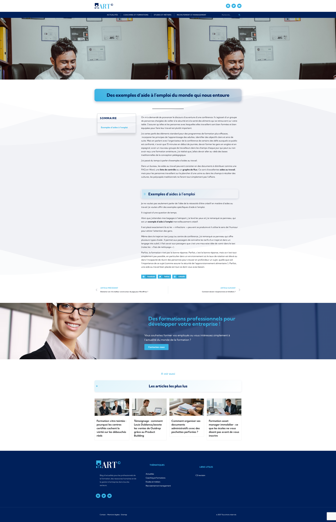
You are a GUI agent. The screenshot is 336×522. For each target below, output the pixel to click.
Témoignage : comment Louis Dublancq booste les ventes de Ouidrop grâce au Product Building (148, 428)
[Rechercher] (239, 15)
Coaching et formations (136, 15)
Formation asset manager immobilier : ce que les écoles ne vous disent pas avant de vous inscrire (224, 428)
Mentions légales (113, 515)
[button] (148, 277)
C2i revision (200, 475)
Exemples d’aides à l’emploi (114, 127)
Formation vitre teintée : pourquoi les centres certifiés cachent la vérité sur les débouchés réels (111, 428)
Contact (103, 515)
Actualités (112, 15)
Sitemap (124, 515)
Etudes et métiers (162, 15)
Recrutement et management (191, 15)
